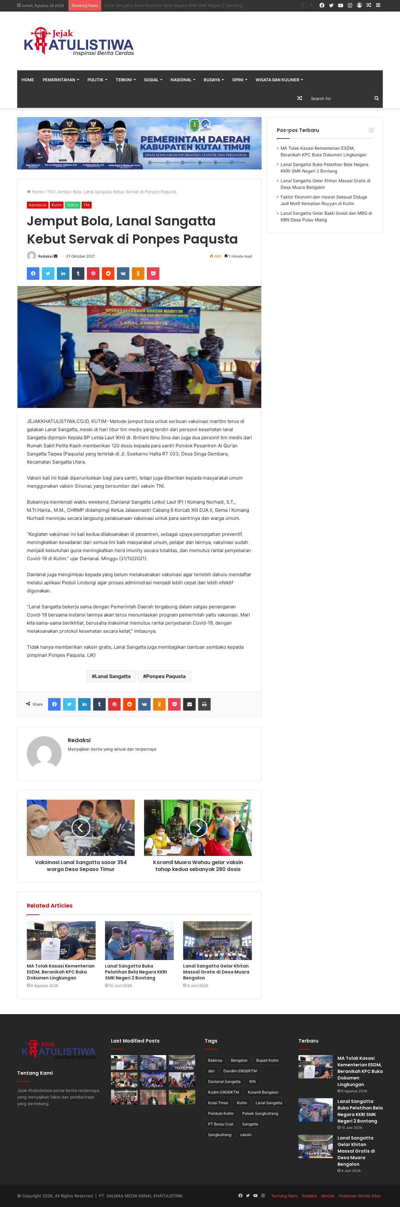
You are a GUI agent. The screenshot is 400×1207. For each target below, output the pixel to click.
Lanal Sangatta (113, 676)
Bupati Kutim (267, 1060)
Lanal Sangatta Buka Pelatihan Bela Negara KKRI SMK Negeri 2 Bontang (136, 972)
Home (28, 79)
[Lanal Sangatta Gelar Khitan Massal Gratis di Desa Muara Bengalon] (217, 940)
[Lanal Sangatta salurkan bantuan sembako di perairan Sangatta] (182, 1079)
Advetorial (38, 205)
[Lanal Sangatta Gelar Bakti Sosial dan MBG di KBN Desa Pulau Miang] (153, 1079)
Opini (237, 79)
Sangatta (250, 1124)
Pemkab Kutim (220, 1113)
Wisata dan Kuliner (277, 79)
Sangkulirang (219, 1134)
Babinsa (215, 1060)
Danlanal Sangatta (224, 1081)
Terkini (124, 79)
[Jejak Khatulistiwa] (79, 41)
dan (211, 1071)
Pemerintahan (59, 79)
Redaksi (45, 256)
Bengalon (239, 1060)
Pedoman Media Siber (360, 1195)
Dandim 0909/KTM (240, 1071)
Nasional (181, 79)
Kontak (327, 1195)
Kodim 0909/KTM (223, 1092)
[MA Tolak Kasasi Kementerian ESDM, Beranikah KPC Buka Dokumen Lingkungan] (61, 940)
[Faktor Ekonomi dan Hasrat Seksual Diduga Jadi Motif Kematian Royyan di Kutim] (124, 1079)
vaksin (246, 1134)
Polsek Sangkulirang (260, 1113)
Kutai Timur (218, 1102)
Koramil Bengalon (263, 1092)
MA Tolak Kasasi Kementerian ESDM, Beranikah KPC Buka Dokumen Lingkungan (61, 972)
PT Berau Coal (220, 1124)
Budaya (212, 79)
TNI (50, 191)
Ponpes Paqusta (166, 676)
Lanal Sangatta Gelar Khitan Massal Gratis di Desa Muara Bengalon (169, 5)
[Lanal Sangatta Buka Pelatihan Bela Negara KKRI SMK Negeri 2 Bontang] (139, 940)
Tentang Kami (284, 1195)
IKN (252, 1081)
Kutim (57, 205)
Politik (95, 79)
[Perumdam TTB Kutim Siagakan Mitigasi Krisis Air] (182, 1097)
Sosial (151, 79)
